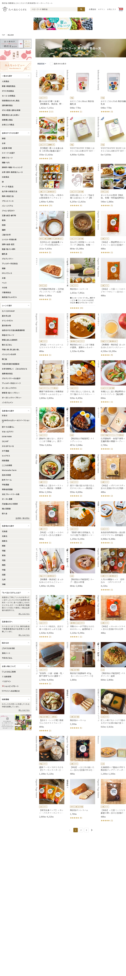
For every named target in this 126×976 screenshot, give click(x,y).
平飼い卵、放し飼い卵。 (11, 349)
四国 (4, 574)
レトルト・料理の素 (9, 239)
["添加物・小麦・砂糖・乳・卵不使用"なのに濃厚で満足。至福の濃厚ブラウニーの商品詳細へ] (49, 663)
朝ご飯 (4, 359)
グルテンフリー (7, 258)
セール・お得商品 (8, 95)
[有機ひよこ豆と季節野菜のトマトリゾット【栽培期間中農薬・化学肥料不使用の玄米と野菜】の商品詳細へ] (111, 381)
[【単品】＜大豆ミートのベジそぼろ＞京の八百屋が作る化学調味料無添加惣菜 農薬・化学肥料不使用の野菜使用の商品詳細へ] (49, 522)
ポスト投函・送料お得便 (11, 110)
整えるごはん (7, 344)
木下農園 (5, 451)
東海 (4, 555)
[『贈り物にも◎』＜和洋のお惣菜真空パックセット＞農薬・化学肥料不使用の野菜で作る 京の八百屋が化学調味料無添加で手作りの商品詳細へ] (49, 185)
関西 (4, 565)
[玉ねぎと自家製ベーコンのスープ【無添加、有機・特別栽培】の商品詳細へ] (80, 232)
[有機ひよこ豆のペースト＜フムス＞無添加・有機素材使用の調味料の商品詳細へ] (49, 475)
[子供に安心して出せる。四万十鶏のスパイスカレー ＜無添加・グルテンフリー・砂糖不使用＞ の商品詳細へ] (80, 381)
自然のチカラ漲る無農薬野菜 (13, 330)
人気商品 (5, 81)
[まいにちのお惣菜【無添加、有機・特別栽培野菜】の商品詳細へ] (111, 185)
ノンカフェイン (7, 402)
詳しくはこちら (24, 614)
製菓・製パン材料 (8, 249)
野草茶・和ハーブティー (11, 393)
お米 (4, 143)
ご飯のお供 (6, 234)
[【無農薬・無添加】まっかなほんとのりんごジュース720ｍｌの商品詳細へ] (49, 567)
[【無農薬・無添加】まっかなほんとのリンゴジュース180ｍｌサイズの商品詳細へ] (111, 334)
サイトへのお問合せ (12, 691)
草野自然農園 (7, 489)
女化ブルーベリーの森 (10, 494)
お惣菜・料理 (7, 148)
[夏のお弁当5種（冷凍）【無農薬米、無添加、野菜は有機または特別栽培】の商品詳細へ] (49, 91)
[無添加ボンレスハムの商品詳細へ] (80, 799)
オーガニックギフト (9, 388)
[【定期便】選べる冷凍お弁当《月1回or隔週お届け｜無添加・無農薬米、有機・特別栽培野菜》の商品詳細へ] (49, 138)
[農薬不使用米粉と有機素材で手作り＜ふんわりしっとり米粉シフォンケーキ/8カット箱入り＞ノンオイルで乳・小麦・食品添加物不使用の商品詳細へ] (49, 379)
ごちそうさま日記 (8, 648)
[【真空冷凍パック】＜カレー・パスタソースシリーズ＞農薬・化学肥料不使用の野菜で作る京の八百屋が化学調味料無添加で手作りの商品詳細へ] (49, 798)
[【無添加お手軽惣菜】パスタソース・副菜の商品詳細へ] (111, 661)
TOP (3, 35)
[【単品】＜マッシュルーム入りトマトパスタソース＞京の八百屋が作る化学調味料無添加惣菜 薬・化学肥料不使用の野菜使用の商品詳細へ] (49, 334)
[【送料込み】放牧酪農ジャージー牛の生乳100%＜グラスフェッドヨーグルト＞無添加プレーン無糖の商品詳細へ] (49, 232)
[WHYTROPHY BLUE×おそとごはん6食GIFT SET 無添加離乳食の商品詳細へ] (111, 136)
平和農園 (5, 484)
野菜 (4, 138)
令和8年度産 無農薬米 (10, 364)
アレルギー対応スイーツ (11, 383)
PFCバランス (7, 273)
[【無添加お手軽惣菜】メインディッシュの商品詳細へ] (80, 428)
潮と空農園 (6, 508)
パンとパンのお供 (9, 354)
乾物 (4, 220)
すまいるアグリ (7, 431)
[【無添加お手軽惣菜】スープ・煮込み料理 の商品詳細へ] (80, 567)
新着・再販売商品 (8, 86)
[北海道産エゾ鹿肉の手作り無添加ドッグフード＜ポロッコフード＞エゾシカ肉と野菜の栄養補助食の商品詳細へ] (111, 755)
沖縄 (4, 584)
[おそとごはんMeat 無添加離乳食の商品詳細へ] (80, 91)
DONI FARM (7, 436)
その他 (4, 287)
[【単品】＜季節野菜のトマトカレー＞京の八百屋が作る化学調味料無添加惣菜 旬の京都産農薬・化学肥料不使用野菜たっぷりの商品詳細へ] (111, 232)
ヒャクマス (6, 455)
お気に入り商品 (8, 124)
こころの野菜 (7, 465)
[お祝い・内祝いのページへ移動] (16, 55)
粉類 (4, 225)
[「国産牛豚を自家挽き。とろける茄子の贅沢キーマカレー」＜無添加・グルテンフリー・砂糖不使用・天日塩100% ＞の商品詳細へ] (80, 522)
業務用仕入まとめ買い (10, 115)
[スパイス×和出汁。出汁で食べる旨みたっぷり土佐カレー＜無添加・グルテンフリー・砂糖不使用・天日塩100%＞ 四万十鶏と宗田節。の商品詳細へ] (49, 616)
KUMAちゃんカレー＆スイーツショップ (16, 421)
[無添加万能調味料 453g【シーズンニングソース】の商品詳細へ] (80, 661)
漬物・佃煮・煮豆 (8, 244)
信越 (4, 550)
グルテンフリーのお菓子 (11, 378)
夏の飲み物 (6, 325)
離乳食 (4, 254)
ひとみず (5, 441)
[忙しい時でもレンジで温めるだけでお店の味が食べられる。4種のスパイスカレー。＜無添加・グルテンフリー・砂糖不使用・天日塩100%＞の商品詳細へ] (111, 708)
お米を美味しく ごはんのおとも (14, 368)
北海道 (4, 531)
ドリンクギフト (7, 320)
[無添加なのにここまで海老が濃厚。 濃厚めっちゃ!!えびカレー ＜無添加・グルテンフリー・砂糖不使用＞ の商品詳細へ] (80, 332)
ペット (4, 283)
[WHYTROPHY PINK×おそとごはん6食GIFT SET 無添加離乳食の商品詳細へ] (80, 136)
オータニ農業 (7, 499)
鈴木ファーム (7, 480)
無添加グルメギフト (9, 297)
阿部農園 (5, 460)
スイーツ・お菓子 (8, 153)
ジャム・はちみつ (8, 210)
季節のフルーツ (8, 335)
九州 (4, 579)
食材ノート (6, 653)
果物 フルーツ (7, 157)
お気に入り (111, 9)
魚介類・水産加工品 (9, 191)
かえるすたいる (8, 446)
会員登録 (92, 9)
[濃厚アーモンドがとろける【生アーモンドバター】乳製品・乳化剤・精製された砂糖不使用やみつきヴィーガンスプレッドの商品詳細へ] (49, 755)
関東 (4, 545)
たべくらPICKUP (8, 311)
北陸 (4, 560)
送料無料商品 (7, 105)
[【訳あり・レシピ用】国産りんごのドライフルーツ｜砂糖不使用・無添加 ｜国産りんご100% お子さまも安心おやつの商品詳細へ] (49, 710)
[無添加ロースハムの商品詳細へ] (80, 709)
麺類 (4, 230)
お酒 (4, 278)
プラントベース (8, 201)
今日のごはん (7, 658)
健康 (4, 268)
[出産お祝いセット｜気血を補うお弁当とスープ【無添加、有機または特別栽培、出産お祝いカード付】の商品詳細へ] (80, 185)
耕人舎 (4, 513)
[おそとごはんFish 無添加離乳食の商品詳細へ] (111, 91)
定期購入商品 (7, 120)
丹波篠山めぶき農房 (10, 504)
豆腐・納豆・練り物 (9, 215)
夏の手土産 (6, 316)
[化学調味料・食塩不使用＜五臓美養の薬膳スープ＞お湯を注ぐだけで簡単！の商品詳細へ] (111, 428)
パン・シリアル (7, 206)
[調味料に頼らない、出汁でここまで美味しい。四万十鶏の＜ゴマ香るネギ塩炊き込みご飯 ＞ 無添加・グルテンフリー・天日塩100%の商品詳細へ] (49, 426)
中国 (4, 570)
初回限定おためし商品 (10, 100)
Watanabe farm (9, 470)
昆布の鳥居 (6, 475)
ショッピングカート (11, 686)
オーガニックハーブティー (12, 397)
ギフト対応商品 (8, 91)
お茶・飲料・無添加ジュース (12, 172)
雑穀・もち (6, 162)
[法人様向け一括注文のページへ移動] (16, 44)
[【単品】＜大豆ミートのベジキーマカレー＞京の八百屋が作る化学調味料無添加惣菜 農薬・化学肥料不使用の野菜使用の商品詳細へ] (111, 277)
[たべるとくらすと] (14, 9)
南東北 (4, 541)
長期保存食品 (7, 373)
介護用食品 (6, 292)
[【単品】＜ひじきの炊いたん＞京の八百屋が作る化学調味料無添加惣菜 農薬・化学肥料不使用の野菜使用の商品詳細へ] (80, 755)
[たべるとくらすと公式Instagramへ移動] (16, 722)
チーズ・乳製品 (7, 186)
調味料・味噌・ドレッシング (12, 167)
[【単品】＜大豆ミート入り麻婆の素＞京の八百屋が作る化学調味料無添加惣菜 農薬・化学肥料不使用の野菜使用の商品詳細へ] (111, 800)
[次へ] (92, 830)
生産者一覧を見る (23, 518)
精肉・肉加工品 (8, 196)
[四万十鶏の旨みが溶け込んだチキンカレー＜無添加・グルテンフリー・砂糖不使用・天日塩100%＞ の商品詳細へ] (80, 475)
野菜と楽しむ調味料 (9, 340)
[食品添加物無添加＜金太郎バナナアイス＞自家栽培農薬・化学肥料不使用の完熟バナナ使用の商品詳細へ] (111, 522)
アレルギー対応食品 (10, 263)
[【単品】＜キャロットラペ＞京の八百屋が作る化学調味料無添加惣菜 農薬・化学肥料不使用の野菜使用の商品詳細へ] (111, 614)
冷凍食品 (5, 177)
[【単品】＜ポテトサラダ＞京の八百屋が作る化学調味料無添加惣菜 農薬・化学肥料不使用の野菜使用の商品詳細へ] (111, 475)
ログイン (101, 9)
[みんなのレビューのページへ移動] (16, 66)
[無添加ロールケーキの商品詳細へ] (80, 283)
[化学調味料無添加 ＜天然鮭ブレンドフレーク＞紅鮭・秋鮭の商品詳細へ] (49, 279)
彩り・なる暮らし (8, 427)
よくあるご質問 (10, 671)
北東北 (4, 536)
